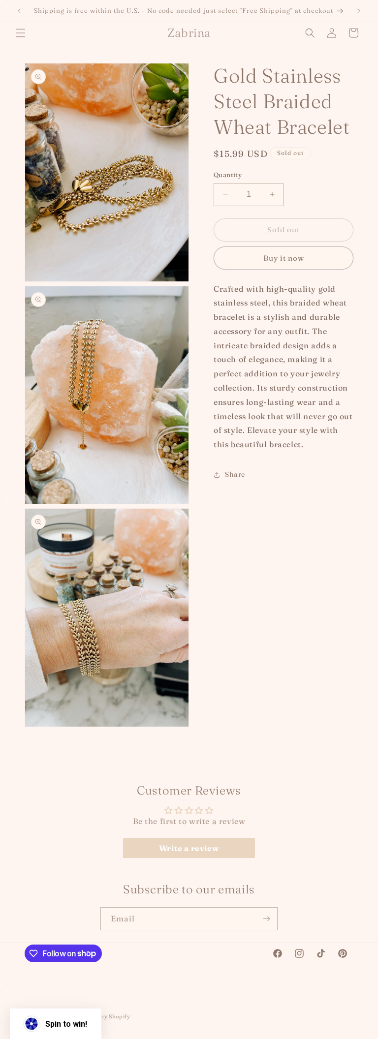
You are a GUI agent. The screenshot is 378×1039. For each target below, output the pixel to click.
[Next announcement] (359, 11)
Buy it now (283, 258)
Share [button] (235, 474)
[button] (21, 33)
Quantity (228, 175)
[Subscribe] (266, 918)
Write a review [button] (189, 848)
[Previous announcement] (19, 11)
